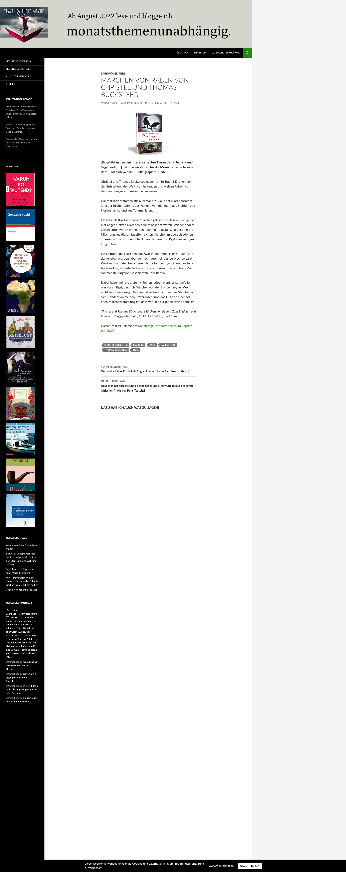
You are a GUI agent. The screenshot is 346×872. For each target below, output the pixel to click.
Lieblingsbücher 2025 (18, 69)
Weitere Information (221, 865)
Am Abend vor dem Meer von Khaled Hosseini (22, 665)
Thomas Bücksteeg (115, 350)
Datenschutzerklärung (226, 53)
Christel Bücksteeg (116, 345)
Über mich (182, 53)
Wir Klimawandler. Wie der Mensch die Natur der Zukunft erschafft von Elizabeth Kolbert (22, 581)
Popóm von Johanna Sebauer (21, 590)
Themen (10, 84)
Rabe (152, 345)
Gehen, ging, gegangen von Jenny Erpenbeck (21, 677)
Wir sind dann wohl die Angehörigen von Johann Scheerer (22, 689)
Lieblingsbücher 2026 (18, 61)
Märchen (138, 345)
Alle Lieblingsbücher (18, 76)
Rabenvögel (109, 74)
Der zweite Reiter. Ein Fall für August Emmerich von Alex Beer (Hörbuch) (145, 369)
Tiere (122, 74)
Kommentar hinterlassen (164, 103)
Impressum (200, 53)
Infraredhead (132, 103)
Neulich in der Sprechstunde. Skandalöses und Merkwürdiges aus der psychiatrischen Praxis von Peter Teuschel (147, 386)
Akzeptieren (250, 865)
